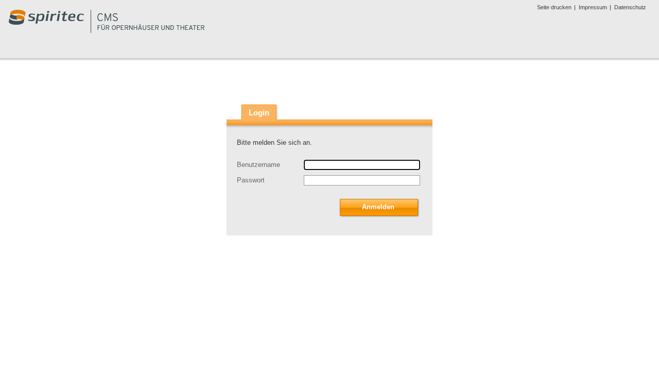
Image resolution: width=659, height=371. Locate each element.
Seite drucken (554, 7)
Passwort (251, 180)
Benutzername (258, 164)
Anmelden (378, 207)
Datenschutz (630, 7)
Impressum (593, 7)
